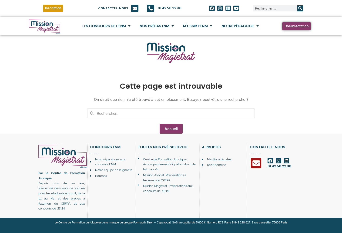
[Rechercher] (300, 8)
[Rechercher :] (171, 113)
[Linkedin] (228, 8)
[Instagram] (220, 8)
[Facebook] (212, 8)
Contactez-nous (113, 8)
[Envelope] (256, 163)
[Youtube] (236, 8)
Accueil (171, 128)
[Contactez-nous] (134, 8)
